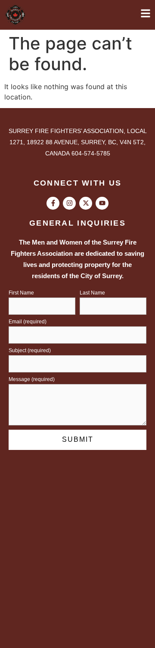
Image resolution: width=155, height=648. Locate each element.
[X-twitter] (85, 203)
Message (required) (32, 379)
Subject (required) (30, 350)
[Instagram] (69, 203)
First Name (21, 293)
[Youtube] (102, 203)
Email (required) (27, 322)
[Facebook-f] (52, 203)
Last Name (92, 293)
